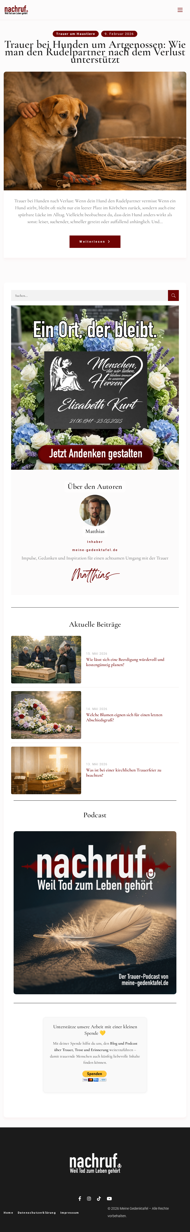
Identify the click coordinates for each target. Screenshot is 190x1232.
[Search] (173, 295)
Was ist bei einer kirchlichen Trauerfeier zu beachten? (123, 772)
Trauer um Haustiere (75, 33)
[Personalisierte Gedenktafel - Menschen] (95, 389)
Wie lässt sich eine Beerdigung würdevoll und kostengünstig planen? (125, 662)
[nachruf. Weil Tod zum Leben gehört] (16, 10)
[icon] (79, 1199)
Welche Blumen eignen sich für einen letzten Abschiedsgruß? (124, 717)
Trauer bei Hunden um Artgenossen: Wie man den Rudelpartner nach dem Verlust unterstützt (95, 51)
